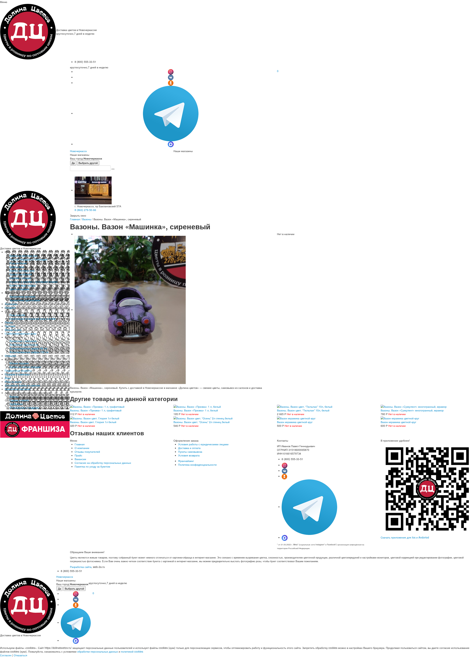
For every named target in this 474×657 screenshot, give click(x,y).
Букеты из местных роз (23, 255)
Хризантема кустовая (22, 296)
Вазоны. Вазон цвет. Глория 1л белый (93, 422)
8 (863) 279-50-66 (85, 210)
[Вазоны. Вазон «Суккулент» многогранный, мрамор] (414, 406)
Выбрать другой (88, 163)
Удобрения (16, 404)
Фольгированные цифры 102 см (29, 352)
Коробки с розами (20, 278)
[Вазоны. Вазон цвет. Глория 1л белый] (94, 418)
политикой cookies (132, 651)
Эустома (10, 326)
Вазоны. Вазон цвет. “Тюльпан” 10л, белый (303, 410)
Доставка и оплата (189, 448)
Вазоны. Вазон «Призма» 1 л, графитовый (95, 410)
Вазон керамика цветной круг (295, 422)
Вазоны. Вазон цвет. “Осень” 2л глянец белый (201, 422)
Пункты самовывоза (190, 451)
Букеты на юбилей (20, 274)
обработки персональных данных (97, 651)
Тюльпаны (11, 304)
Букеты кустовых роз (21, 270)
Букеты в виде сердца (22, 285)
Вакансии (80, 459)
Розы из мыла (13, 381)
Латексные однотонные (23, 344)
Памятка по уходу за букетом (92, 466)
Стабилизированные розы (20, 333)
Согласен (5, 655)
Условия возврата (189, 455)
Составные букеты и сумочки (22, 385)
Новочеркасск (78, 151)
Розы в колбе (17, 315)
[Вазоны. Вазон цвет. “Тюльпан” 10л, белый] (304, 406)
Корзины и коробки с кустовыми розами (33, 281)
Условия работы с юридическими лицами (203, 444)
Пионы (9, 322)
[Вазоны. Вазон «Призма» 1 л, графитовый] (97, 406)
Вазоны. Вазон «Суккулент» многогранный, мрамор (412, 410)
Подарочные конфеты (18, 370)
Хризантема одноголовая (24, 300)
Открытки (10, 355)
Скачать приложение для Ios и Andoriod (405, 537)
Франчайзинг (186, 461)
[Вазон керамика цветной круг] (296, 418)
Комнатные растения (18, 389)
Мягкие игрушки (19, 363)
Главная (75, 219)
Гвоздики (10, 307)
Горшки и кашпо (19, 400)
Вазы (8, 378)
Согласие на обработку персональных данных (103, 463)
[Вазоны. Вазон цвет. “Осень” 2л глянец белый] (203, 418)
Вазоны (14, 396)
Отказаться (20, 655)
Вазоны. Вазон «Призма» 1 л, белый (195, 410)
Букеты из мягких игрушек (25, 367)
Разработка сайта (80, 567)
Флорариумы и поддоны (24, 407)
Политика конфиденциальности (197, 464)
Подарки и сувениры (17, 374)
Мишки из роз (13, 330)
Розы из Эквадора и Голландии (28, 259)
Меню (3, 2)
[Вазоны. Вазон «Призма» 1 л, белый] (197, 406)
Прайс (78, 455)
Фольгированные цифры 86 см (28, 348)
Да (73, 163)
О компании (82, 448)
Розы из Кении (18, 263)
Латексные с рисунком (23, 341)
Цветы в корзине (19, 289)
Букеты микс (16, 267)
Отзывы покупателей (87, 451)
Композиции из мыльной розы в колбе (32, 318)
